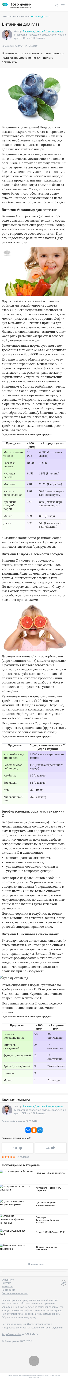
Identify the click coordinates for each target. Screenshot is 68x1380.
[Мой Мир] (40, 1130)
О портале (8, 1280)
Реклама (6, 1283)
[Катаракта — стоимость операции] (17, 1188)
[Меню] (63, 7)
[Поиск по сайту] (56, 6)
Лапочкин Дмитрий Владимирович (43, 31)
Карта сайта (8, 1290)
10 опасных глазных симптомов (46, 1248)
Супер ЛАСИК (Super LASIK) (50, 1232)
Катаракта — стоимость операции (48, 1189)
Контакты (7, 1286)
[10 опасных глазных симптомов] (17, 1247)
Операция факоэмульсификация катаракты (47, 1220)
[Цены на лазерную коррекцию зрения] (17, 1203)
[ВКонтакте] (28, 1130)
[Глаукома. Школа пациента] (17, 1172)
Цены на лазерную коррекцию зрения (45, 1204)
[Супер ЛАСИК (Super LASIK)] (17, 1232)
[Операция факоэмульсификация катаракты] (17, 1220)
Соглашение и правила (15, 1293)
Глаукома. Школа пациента (50, 1173)
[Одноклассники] (34, 1130)
